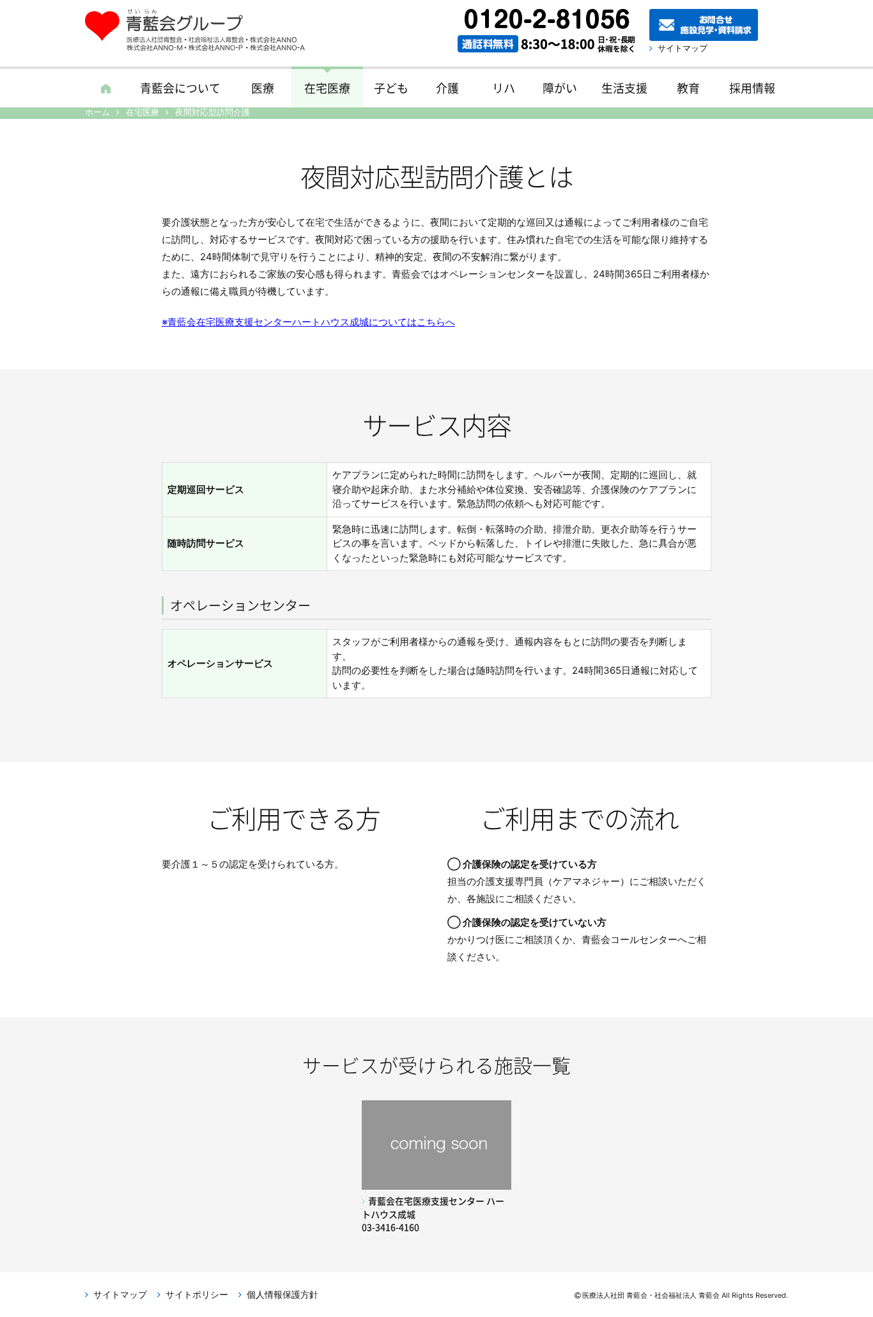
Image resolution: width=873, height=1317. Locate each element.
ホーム (105, 86)
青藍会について (180, 88)
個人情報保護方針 (282, 1294)
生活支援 (624, 88)
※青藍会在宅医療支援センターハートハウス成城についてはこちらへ (308, 322)
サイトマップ (682, 48)
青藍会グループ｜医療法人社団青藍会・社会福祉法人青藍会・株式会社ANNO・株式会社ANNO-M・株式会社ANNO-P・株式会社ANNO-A (201, 30)
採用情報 (752, 88)
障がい (560, 88)
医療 (262, 88)
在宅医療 (327, 88)
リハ (503, 88)
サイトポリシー (197, 1294)
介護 (447, 88)
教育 (688, 88)
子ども (391, 88)
